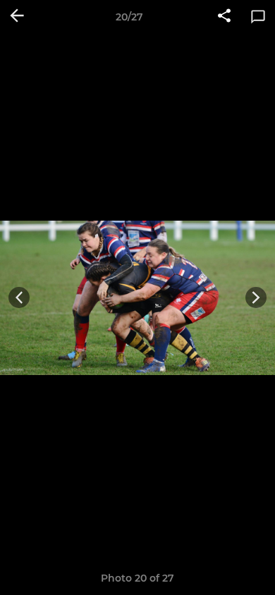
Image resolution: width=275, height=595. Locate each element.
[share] (224, 17)
